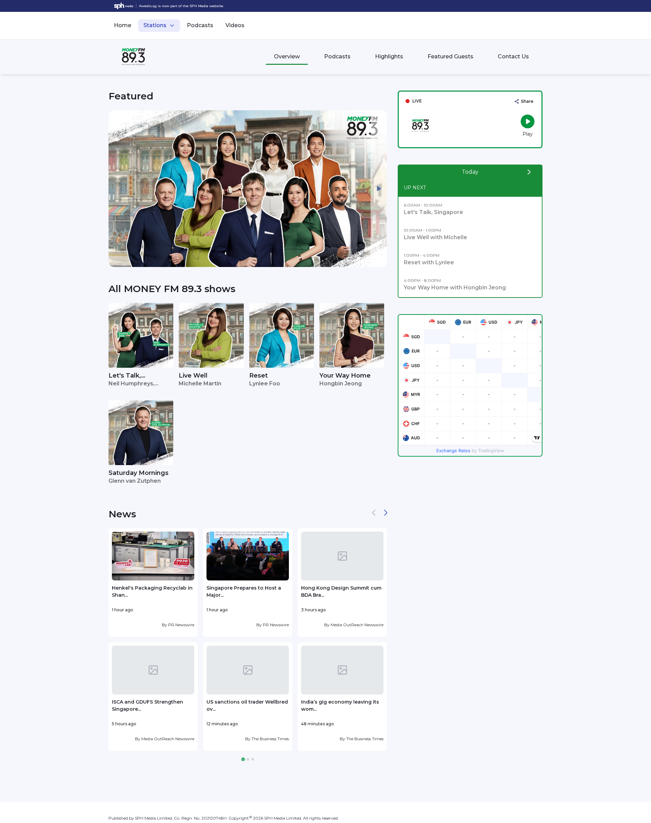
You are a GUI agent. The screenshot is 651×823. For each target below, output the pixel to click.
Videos (234, 25)
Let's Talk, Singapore (124, 376)
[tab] (243, 759)
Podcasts (200, 25)
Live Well (193, 375)
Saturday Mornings (138, 473)
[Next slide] (379, 188)
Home (122, 25)
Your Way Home (345, 375)
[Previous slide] (116, 188)
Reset (258, 375)
